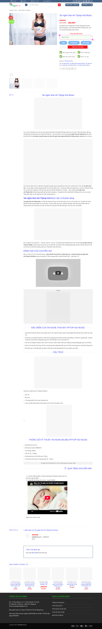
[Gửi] (59, 5)
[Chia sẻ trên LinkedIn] (72, 68)
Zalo (63, 43)
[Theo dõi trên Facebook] (74, 1)
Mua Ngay (15, 568)
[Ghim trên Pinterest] (69, 68)
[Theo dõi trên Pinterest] (84, 1)
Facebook (74, 43)
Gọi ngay (86, 43)
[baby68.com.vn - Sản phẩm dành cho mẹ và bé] (15, 4)
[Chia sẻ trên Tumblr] (75, 68)
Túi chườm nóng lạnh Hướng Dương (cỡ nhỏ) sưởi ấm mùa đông (29, 585)
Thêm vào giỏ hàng (77, 47)
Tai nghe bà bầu (65, 63)
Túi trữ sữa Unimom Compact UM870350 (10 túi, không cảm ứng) (15, 585)
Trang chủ (13, 10)
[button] (26, 5)
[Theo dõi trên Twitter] (76, 1)
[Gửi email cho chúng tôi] (79, 1)
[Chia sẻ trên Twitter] (63, 68)
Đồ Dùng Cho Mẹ (24, 10)
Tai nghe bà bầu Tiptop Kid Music (77, 63)
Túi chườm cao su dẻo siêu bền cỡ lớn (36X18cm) (72, 584)
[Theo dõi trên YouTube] (89, 1)
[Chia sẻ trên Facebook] (61, 68)
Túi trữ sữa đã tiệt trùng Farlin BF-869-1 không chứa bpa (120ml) (57, 585)
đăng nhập (34, 552)
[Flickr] (91, 1)
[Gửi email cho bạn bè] (66, 68)
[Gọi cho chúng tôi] (81, 1)
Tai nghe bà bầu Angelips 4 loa (44, 583)
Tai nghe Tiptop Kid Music (84, 65)
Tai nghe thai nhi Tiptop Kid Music (69, 65)
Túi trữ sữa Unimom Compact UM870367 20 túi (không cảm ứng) (86, 585)
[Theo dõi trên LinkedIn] (86, 1)
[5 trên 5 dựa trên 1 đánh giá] (76, 20)
